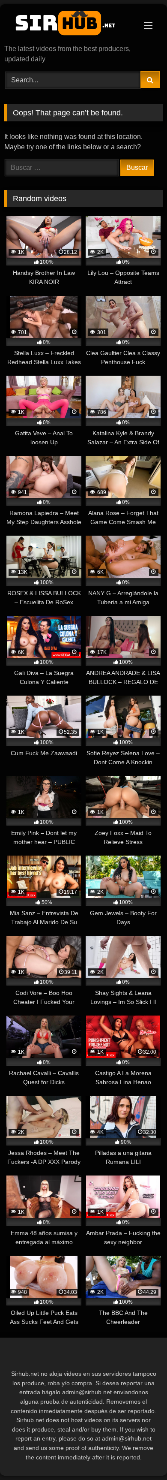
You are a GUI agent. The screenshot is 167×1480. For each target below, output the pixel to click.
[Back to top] (140, 1454)
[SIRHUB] (68, 25)
